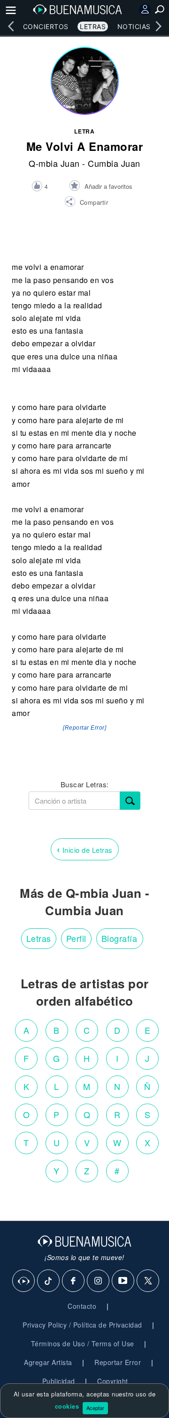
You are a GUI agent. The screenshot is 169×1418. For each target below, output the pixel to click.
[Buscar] (130, 800)
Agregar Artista (48, 1362)
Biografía (119, 938)
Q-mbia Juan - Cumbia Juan (84, 163)
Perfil (76, 938)
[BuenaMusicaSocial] (24, 1281)
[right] (158, 26)
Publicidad (58, 1381)
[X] (148, 1281)
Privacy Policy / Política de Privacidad (82, 1324)
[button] (86, 202)
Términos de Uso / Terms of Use (82, 1343)
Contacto (82, 1306)
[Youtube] (123, 1281)
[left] (10, 26)
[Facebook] (73, 1281)
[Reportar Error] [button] (84, 727)
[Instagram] (98, 1281)
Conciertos (46, 26)
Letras (93, 26)
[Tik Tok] (49, 1281)
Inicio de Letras (85, 849)
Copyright (112, 1381)
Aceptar (95, 1407)
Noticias (134, 26)
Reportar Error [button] (117, 1362)
